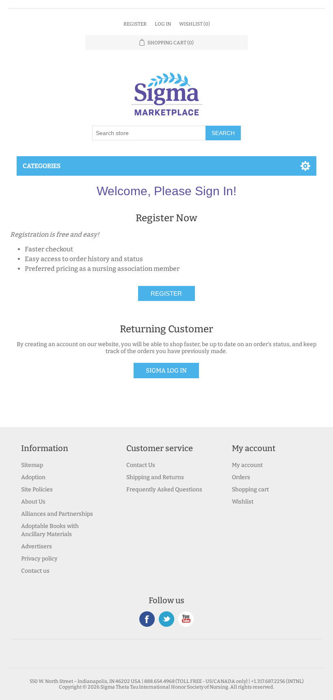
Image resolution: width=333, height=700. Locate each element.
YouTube (186, 619)
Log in (163, 24)
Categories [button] (42, 166)
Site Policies (37, 489)
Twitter (166, 619)
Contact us (35, 570)
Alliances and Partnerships (57, 513)
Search (223, 133)
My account (247, 465)
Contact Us (140, 465)
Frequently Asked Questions (164, 489)
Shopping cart (250, 489)
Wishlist (242, 501)
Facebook (147, 619)
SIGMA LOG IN (166, 370)
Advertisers (36, 546)
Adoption (33, 477)
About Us (33, 501)
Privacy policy (39, 558)
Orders (241, 477)
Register (135, 24)
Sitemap (32, 465)
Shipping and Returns (155, 477)
